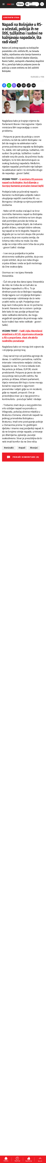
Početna (6, 1161)
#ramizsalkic (9, 447)
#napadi (22, 447)
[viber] (14, 85)
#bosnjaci (34, 447)
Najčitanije (28, 1161)
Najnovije (17, 1161)
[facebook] (4, 85)
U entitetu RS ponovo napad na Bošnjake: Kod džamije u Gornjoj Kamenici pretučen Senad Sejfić (23, 182)
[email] (23, 85)
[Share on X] (19, 85)
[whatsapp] (9, 85)
